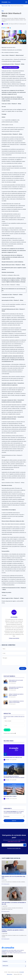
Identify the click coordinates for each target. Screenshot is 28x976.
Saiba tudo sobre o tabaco (10, 796)
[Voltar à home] (8, 947)
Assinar (7, 729)
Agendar (14, 820)
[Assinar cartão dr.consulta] (10, 67)
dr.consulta (6, 23)
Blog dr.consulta (5, 5)
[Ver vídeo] (14, 750)
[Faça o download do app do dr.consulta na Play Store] (4, 956)
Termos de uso (9, 974)
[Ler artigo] (6, 681)
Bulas (9, 5)
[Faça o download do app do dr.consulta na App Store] (10, 956)
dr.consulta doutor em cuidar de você (13, 757)
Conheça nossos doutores (14, 638)
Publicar (23, 668)
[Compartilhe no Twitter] (4, 28)
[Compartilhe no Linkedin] (10, 28)
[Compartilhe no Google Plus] (8, 28)
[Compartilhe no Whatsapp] (6, 28)
